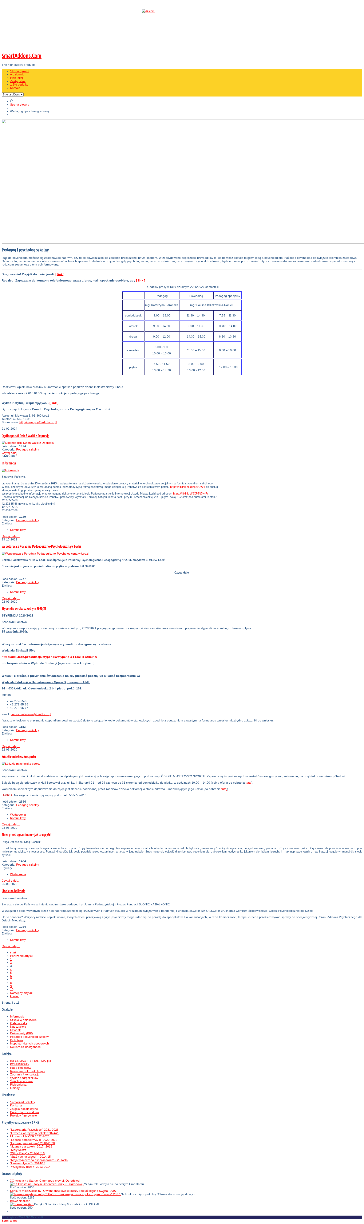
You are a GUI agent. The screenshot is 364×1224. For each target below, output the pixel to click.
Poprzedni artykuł (21, 955)
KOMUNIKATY (19, 1064)
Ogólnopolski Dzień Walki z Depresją (25, 436)
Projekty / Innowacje (23, 1115)
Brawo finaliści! (20, 1201)
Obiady (15, 1088)
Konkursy (16, 1105)
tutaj (248, 782)
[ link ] (59, 274)
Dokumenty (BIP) (21, 1033)
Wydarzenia (18, 814)
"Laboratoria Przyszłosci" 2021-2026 (34, 1129)
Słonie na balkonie (13, 891)
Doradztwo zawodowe (24, 1112)
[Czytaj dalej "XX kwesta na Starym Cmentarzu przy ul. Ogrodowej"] (47, 1184)
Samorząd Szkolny (22, 1102)
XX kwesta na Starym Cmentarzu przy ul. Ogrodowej (45, 1180)
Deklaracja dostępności (25, 1046)
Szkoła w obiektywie (23, 1020)
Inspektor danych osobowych (29, 1043)
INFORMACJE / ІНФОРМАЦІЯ (30, 1061)
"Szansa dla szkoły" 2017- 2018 (31, 1146)
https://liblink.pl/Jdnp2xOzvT (187, 486)
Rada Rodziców (20, 1067)
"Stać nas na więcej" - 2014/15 (30, 1156)
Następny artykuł (21, 993)
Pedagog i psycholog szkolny (29, 1036)
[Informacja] (10, 470)
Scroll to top (9, 1220)
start (13, 952)
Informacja (9, 463)
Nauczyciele (18, 1026)
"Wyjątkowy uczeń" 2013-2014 (30, 1166)
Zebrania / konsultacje (25, 1074)
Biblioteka (16, 1040)
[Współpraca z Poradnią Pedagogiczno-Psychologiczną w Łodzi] (45, 553)
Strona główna (19, 104)
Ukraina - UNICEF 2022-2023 (30, 1136)
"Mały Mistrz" (18, 1150)
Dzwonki (15, 1030)
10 (11, 989)
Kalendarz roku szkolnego (27, 1071)
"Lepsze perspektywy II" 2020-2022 (33, 1139)
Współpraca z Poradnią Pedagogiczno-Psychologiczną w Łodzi (41, 546)
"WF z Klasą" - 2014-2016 (27, 1153)
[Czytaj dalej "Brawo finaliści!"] (22, 1204)
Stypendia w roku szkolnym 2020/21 (24, 608)
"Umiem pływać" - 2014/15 (27, 1163)
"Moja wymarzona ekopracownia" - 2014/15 (39, 1160)
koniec (14, 996)
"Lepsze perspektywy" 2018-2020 (32, 1143)
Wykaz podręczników (24, 1077)
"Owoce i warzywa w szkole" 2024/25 (34, 1133)
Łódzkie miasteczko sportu (19, 757)
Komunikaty (18, 529)
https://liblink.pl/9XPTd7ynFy (191, 493)
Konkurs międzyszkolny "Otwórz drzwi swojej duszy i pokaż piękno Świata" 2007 (63, 1190)
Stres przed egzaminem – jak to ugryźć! (26, 835)
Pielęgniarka (18, 1084)
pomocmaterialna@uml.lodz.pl (31, 714)
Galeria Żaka (18, 1023)
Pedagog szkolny (27, 449)
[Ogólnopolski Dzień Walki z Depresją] (28, 442)
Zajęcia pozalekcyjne (24, 1108)
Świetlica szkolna (21, 1081)
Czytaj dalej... (11, 452)
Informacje (17, 1016)
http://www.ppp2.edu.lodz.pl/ (38, 422)
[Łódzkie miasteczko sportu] (21, 763)
